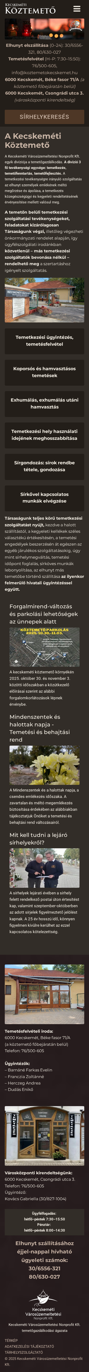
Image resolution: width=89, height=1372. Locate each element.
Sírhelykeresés (44, 117)
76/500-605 (44, 65)
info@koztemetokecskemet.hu (45, 72)
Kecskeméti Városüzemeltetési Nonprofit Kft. (44, 1325)
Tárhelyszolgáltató (24, 1352)
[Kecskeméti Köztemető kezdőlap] (31, 9)
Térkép (11, 1340)
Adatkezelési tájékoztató (29, 1346)
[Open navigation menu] (76, 9)
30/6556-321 (45, 1268)
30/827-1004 (53, 1198)
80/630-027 (49, 52)
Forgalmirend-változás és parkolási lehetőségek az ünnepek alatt (43, 614)
